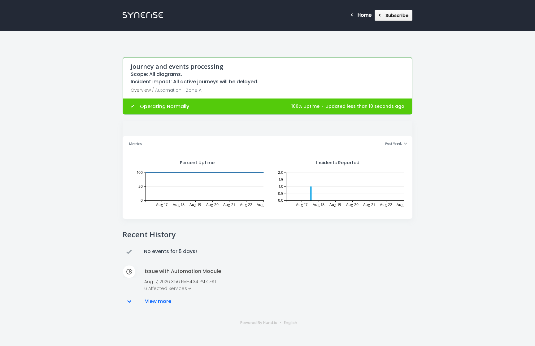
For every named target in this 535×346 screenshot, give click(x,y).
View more (158, 301)
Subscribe (396, 15)
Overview (141, 90)
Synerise (143, 15)
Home (365, 15)
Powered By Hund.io (258, 322)
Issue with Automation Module (183, 271)
